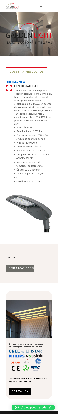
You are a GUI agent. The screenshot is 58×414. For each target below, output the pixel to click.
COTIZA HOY (20, 391)
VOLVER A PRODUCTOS (26, 71)
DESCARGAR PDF (20, 268)
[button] (33, 407)
